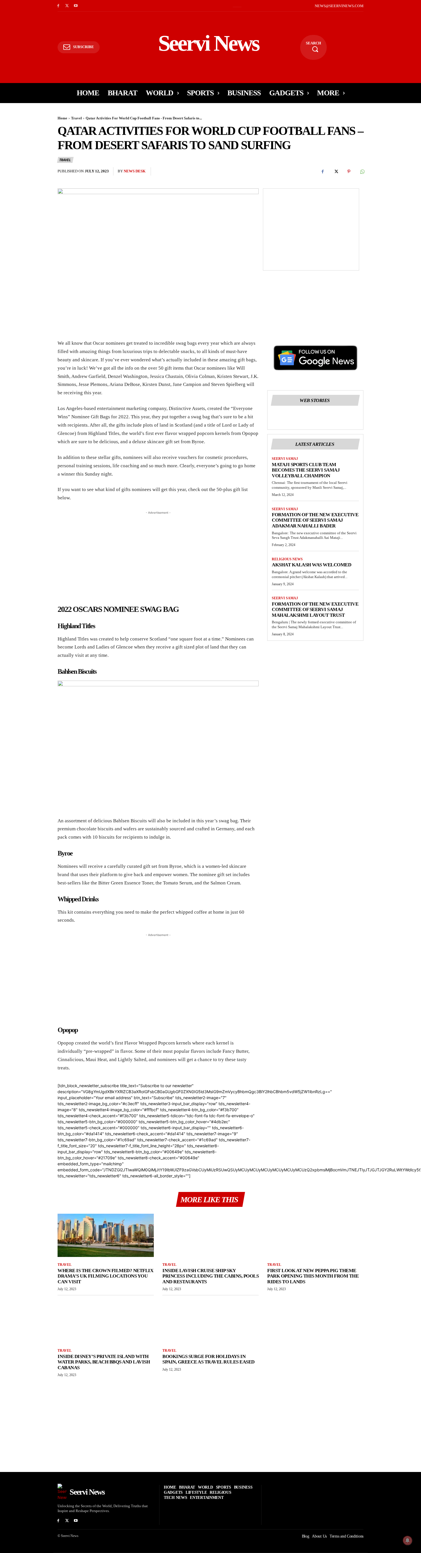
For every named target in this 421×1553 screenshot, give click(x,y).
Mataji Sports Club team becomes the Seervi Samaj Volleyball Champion (306, 470)
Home (62, 118)
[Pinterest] (349, 171)
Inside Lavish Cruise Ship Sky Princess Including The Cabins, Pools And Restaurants (210, 1276)
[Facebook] (58, 6)
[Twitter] (67, 6)
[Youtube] (76, 6)
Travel (76, 118)
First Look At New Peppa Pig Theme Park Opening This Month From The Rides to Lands (313, 1276)
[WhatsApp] (362, 171)
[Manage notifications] (407, 1540)
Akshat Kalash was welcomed (311, 564)
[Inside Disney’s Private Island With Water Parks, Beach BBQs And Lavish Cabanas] (106, 1321)
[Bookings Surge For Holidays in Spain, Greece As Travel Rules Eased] (210, 1321)
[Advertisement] (311, 229)
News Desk (134, 171)
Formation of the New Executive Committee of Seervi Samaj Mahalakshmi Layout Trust (315, 609)
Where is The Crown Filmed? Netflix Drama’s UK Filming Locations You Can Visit (105, 1276)
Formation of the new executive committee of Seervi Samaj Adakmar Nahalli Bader (315, 520)
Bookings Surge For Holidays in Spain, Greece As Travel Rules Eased (208, 1359)
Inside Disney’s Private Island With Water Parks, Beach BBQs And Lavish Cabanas (104, 1362)
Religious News (287, 559)
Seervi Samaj (285, 459)
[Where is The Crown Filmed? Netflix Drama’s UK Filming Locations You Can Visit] (106, 1235)
